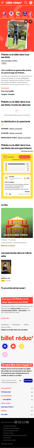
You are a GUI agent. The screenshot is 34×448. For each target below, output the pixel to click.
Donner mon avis (24, 157)
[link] (4, 14)
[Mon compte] (31, 3)
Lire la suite (5, 88)
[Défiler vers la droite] (32, 14)
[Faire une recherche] (26, 3)
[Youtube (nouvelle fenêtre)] (13, 346)
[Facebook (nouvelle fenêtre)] (5, 346)
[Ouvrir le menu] (3, 3)
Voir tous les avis (27, 151)
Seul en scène (15, 308)
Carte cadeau (6, 403)
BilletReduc (5, 325)
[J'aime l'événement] (31, 22)
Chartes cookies (8, 433)
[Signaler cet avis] (10, 194)
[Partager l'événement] (26, 22)
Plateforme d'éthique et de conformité (15, 435)
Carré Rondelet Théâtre (9, 61)
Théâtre (26, 325)
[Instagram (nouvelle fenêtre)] (21, 346)
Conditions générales (9, 426)
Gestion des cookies (9, 440)
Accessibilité (7, 438)
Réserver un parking (8, 245)
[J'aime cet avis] (6, 194)
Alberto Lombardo (15, 129)
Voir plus (27, 191)
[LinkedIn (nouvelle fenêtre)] (5, 354)
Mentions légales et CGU (10, 431)
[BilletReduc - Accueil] (14, 2)
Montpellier (23, 310)
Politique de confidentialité (11, 428)
